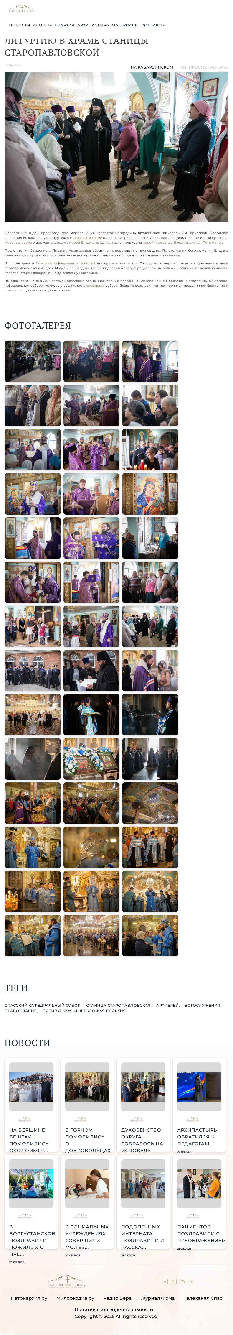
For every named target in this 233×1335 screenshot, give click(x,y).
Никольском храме (86, 238)
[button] (33, 361)
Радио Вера (117, 1298)
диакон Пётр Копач (206, 242)
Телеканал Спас (203, 1298)
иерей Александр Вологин (165, 242)
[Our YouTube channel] (183, 1283)
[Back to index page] (21, 12)
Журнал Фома (158, 1298)
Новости (19, 25)
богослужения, (203, 1005)
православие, (22, 1011)
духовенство (93, 285)
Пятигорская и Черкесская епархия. (85, 1011)
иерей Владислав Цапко (90, 242)
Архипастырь (93, 25)
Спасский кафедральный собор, (44, 1005)
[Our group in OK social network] (191, 1283)
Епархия (65, 25)
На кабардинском (152, 67)
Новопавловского (20, 242)
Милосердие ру (75, 1298)
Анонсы (42, 25)
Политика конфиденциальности (114, 1309)
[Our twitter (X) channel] (174, 1283)
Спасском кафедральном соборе (63, 263)
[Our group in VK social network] (165, 1283)
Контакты (153, 25)
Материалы (125, 25)
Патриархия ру (29, 1298)
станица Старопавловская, (119, 1005)
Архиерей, (168, 1005)
